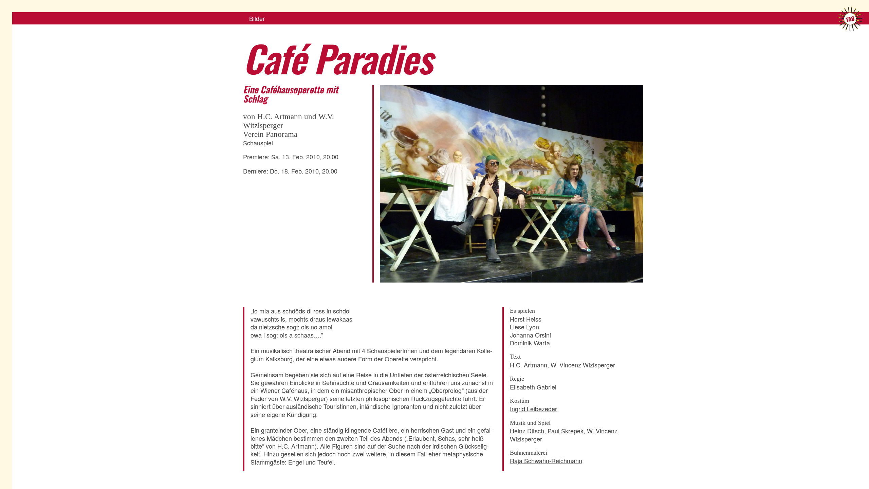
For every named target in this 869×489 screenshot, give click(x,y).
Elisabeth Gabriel (533, 386)
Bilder (257, 18)
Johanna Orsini (530, 334)
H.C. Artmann (528, 364)
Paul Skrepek (566, 430)
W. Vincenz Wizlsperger (583, 364)
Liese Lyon (524, 326)
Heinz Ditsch (527, 430)
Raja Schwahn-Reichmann (546, 460)
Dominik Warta (530, 342)
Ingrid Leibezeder (533, 408)
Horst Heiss (525, 318)
